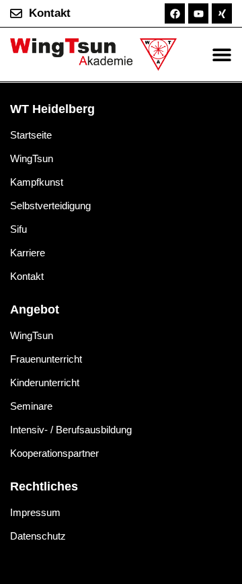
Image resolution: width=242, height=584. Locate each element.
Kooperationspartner (54, 453)
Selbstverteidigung (50, 205)
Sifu (18, 229)
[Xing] (222, 13)
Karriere (27, 252)
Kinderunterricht (44, 382)
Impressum (35, 512)
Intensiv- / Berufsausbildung (71, 429)
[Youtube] (198, 13)
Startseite (31, 135)
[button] (221, 55)
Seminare (31, 406)
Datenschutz (38, 536)
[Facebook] (175, 13)
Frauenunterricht (46, 359)
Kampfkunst (36, 182)
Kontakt (27, 276)
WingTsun (31, 158)
